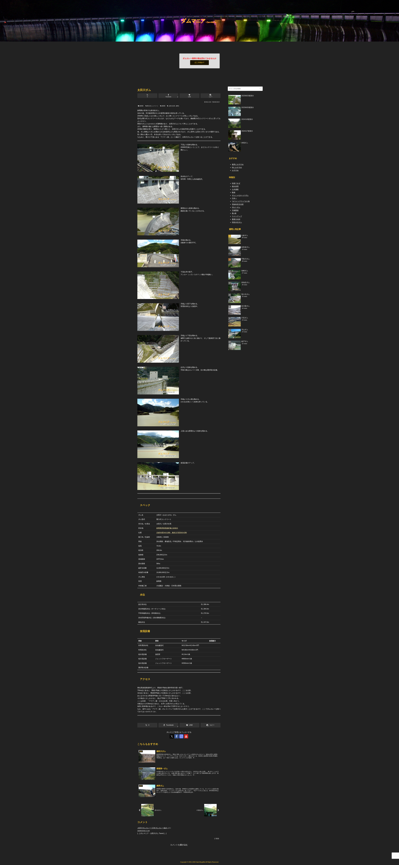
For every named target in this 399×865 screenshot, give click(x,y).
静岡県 (141, 106)
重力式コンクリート (152, 106)
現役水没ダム (237, 222)
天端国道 (235, 210)
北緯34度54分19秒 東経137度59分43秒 (171, 532)
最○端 (234, 213)
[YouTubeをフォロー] (186, 736)
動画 (233, 192)
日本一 (234, 198)
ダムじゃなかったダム (240, 195)
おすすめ (235, 170)
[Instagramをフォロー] (181, 736)
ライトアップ (237, 216)
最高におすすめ (238, 164)
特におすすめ (237, 167)
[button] (210, 95)
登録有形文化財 (238, 204)
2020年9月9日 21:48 (143, 831)
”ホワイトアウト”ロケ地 (241, 201)
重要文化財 (236, 219)
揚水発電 (235, 186)
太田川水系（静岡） (174, 106)
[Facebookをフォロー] (176, 736)
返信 (217, 838)
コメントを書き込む (179, 845)
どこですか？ (199, 62)
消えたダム (236, 207)
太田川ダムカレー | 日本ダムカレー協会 (152, 828)
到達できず (236, 183)
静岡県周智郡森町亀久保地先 (167, 528)
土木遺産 (235, 189)
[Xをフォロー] (172, 736)
